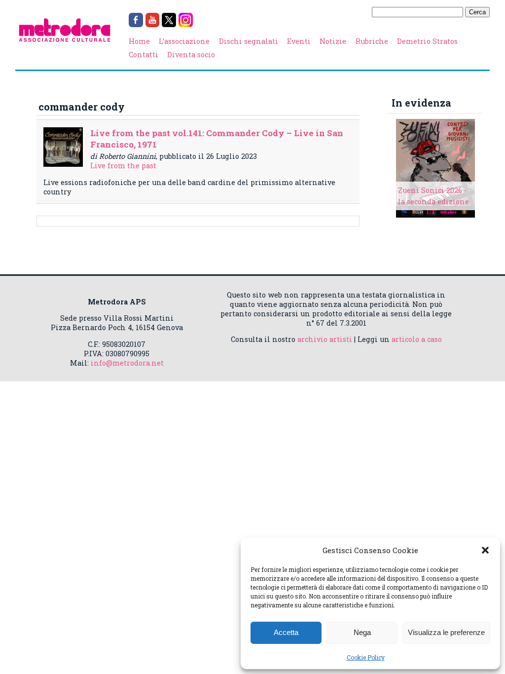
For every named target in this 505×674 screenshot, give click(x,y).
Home (139, 41)
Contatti (143, 54)
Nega (362, 632)
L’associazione (184, 41)
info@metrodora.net (127, 363)
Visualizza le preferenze (446, 632)
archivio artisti (324, 339)
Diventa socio (191, 54)
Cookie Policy (366, 657)
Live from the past (123, 165)
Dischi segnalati (248, 41)
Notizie (333, 41)
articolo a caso (417, 339)
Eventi (299, 41)
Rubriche (372, 41)
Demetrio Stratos (427, 41)
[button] (485, 550)
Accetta (286, 632)
